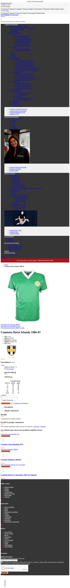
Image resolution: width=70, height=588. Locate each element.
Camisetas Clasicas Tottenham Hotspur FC (27, 68)
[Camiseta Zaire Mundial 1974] (10, 434)
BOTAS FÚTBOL (9, 253)
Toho (16, 209)
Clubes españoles (17, 72)
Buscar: (3, 16)
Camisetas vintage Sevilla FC (23, 77)
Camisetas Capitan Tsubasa (19, 196)
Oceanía (14, 55)
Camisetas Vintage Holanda (23, 41)
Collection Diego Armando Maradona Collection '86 (27, 188)
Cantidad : (4, 395)
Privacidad (7, 520)
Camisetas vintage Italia (22, 42)
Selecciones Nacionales (15, 33)
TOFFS (6, 538)
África (13, 54)
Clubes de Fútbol (13, 57)
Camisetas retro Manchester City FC (25, 67)
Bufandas (10, 240)
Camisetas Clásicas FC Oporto (24, 98)
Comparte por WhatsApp (20, 403)
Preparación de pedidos (11, 512)
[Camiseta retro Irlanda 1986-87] (10, 324)
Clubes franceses (16, 90)
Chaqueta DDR (13, 170)
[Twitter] (1, 574)
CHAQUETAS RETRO (11, 117)
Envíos (6, 513)
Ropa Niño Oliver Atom (19, 206)
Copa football (16, 177)
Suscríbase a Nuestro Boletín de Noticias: (13, 558)
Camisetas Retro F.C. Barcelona (24, 75)
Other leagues (16, 104)
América (14, 47)
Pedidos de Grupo (9, 493)
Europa (14, 34)
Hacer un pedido (9, 507)
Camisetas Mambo (20, 201)
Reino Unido (55, 9)
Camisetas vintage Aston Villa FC (25, 62)
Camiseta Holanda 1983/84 (11, 460)
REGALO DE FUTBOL (11, 243)
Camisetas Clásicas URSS (22, 46)
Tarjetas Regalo (12, 245)
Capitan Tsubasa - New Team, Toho (18, 195)
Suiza (62, 9)
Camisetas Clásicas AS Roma (23, 85)
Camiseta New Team (15, 230)
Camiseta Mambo (14, 233)
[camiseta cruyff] (20, 226)
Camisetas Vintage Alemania (23, 39)
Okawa (6, 542)
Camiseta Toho (13, 232)
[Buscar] (1, 18)
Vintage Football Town (18, 185)
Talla (2, 365)
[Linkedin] (3, 574)
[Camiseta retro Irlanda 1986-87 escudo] (12, 328)
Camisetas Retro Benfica (22, 99)
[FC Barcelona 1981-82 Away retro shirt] (13, 465)
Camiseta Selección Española (17, 111)
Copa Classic (8, 532)
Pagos (6, 510)
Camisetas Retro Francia (22, 37)
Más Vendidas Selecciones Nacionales (23, 28)
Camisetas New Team (21, 198)
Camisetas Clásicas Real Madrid (24, 73)
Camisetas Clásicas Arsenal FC (24, 60)
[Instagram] (2, 574)
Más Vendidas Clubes (18, 29)
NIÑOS (6, 251)
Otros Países (38, 9)
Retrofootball (15, 182)
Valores (6, 489)
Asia (13, 52)
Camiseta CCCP (14, 114)
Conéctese (36, 426)
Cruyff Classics (16, 178)
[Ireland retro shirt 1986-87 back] (10, 326)
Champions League (17, 106)
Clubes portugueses (17, 96)
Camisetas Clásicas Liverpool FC (24, 65)
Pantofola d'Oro (12, 254)
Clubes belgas (16, 103)
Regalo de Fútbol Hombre (15, 246)
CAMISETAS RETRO (11, 24)
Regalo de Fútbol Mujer (15, 248)
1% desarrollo (8, 492)
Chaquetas (15, 203)
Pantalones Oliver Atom (18, 204)
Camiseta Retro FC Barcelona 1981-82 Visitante (19, 475)
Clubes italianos (16, 81)
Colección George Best (18, 186)
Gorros (10, 238)
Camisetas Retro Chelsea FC (23, 64)
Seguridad (7, 518)
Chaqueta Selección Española (17, 167)
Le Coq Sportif (16, 183)
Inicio (6, 264)
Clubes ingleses (16, 59)
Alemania (5, 9)
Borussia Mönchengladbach (23, 93)
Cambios (6, 515)
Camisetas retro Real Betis (22, 80)
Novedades (15, 31)
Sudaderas (15, 191)
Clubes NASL (16, 101)
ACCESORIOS (9, 236)
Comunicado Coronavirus (11, 522)
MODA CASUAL (9, 173)
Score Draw (7, 537)
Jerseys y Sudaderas (14, 190)
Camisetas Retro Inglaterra (23, 36)
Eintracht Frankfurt (20, 95)
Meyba (6, 535)
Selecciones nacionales (14, 118)
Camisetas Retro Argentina (23, 49)
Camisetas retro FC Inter (22, 86)
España (18, 9)
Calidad (6, 490)
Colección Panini (17, 180)
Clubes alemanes (16, 91)
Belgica (12, 9)
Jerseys (14, 193)
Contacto (7, 497)
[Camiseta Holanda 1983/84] (9, 449)
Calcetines (11, 241)
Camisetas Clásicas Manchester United (26, 70)
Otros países (31, 13)
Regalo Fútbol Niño (14, 249)
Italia (31, 9)
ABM (6, 543)
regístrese (43, 426)
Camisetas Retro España (22, 44)
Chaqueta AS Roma (15, 169)
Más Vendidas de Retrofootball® (17, 26)
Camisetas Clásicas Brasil (22, 50)
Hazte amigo (8, 495)
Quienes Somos (8, 487)
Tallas (6, 509)
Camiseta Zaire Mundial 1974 (12, 444)
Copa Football (8, 546)
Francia (25, 9)
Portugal (46, 9)
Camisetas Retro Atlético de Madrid (25, 78)
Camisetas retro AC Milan (22, 83)
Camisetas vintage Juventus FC (24, 88)
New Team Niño (20, 208)
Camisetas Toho (20, 200)
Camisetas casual (13, 175)
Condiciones (8, 517)
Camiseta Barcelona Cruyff (17, 112)
